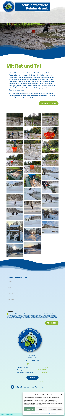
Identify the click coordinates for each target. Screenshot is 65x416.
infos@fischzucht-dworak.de (32, 364)
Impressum (53, 413)
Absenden (52, 323)
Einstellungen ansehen (55, 409)
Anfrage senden (49, 103)
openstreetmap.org (38, 380)
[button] (62, 394)
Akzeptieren (29, 409)
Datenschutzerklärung (45, 413)
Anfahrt (32, 378)
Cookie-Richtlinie (35, 413)
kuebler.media (10, 414)
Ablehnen (41, 409)
